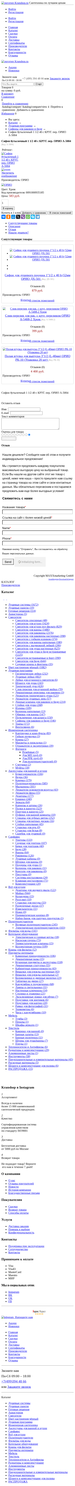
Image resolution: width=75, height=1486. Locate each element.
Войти (12, 9)
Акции (12, 67)
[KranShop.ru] (14, 2)
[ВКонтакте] (3, 217)
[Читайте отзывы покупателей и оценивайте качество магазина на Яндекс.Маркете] (39, 1314)
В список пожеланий (41, 300)
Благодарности (17, 52)
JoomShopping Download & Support (61, 579)
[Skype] (33, 217)
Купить (25, 300)
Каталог (13, 30)
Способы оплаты (18, 1212)
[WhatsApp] (28, 217)
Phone (7, 538)
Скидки (13, 33)
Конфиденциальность (21, 1232)
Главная (13, 27)
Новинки (13, 70)
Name (6, 528)
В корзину (7, 93)
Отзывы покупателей (21, 1183)
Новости (13, 1186)
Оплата (12, 36)
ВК (10, 1295)
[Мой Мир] (13, 217)
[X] (18, 217)
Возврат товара (17, 1209)
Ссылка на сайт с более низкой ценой (27, 517)
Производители (17, 46)
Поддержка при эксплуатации (26, 1246)
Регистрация (15, 12)
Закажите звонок (60, 78)
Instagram (13, 1291)
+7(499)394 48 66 (13, 1381)
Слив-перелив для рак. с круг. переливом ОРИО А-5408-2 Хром (37, 317)
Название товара (14, 507)
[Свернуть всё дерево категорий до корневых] (2, 598)
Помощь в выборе (19, 1229)
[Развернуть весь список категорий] (5, 598)
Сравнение (7, 96)
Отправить (9, 438)
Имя (3, 409)
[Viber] (23, 217)
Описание (14, 226)
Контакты (14, 49)
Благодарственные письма (24, 1192)
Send (8, 562)
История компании (19, 1189)
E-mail (5, 412)
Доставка (13, 39)
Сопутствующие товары (22, 223)
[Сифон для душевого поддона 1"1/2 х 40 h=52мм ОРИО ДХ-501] (41, 253)
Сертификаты (16, 42)
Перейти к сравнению (15, 103)
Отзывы (13, 55)
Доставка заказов (18, 1226)
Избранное (7, 113)
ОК (10, 1298)
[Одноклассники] (8, 217)
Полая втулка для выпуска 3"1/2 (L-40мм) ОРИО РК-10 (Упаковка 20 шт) (37, 357)
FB (10, 1301)
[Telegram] (38, 217)
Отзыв (12, 229)
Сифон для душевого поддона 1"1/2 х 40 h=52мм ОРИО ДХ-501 (37, 277)
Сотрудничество (18, 1249)
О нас (11, 1180)
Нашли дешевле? (18, 232)
